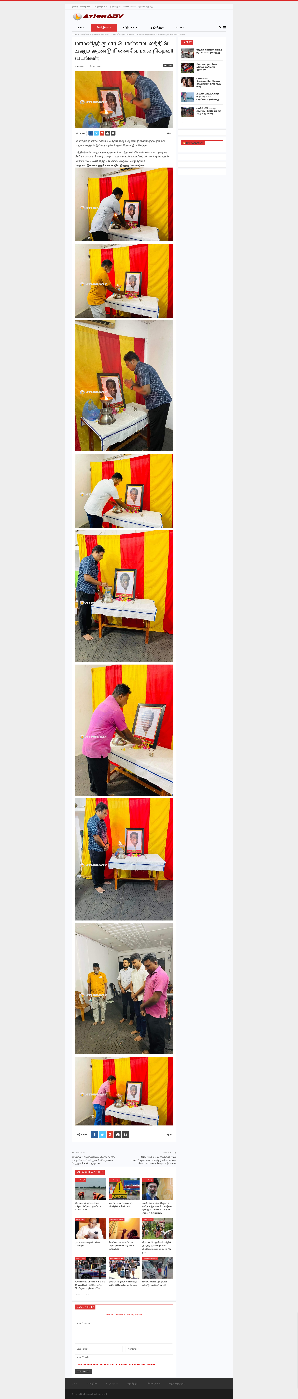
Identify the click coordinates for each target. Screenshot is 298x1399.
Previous (76, 99)
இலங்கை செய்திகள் (116, 1219)
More (179, 27)
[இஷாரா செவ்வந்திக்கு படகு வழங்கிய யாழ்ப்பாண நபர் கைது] (187, 97)
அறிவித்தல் (115, 6)
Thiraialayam (194, 142)
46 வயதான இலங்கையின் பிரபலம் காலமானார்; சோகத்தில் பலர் (208, 82)
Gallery (169, 65)
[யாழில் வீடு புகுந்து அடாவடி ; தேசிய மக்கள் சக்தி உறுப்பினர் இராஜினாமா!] (187, 112)
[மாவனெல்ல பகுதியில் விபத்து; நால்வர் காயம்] (157, 1268)
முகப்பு (75, 6)
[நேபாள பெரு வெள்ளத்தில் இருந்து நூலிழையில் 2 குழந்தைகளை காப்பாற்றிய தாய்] (157, 1228)
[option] (202, 83)
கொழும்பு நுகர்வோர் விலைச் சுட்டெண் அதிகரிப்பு (206, 66)
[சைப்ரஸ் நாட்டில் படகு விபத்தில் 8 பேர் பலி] (124, 1189)
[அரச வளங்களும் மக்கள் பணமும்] (90, 1228)
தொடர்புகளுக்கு (145, 6)
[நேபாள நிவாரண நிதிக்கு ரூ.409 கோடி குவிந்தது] (187, 53)
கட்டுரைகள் (99, 6)
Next (172, 99)
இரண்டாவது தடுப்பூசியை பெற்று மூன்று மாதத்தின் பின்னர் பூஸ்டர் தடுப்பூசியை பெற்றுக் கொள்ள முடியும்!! (93, 1160)
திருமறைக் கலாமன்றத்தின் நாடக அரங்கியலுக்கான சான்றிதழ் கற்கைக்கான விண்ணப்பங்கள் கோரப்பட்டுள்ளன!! (153, 1160)
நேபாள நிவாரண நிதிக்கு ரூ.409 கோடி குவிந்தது (209, 51)
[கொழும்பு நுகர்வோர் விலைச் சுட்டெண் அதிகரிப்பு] (187, 68)
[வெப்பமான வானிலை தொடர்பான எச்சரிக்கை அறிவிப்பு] (124, 1228)
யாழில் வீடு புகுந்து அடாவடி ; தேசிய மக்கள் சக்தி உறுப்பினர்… (208, 110)
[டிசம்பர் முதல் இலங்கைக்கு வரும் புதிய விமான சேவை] (124, 1268)
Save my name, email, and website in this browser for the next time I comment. (117, 1364)
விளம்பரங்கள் (129, 6)
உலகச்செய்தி (80, 1180)
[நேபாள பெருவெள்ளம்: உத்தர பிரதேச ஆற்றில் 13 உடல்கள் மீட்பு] (90, 1189)
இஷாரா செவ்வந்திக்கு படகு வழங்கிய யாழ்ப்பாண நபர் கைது (207, 96)
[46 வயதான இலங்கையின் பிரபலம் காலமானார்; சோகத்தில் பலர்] (187, 82)
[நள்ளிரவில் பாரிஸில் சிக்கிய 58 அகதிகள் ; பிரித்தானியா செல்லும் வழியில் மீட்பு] (90, 1268)
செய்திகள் (85, 6)
